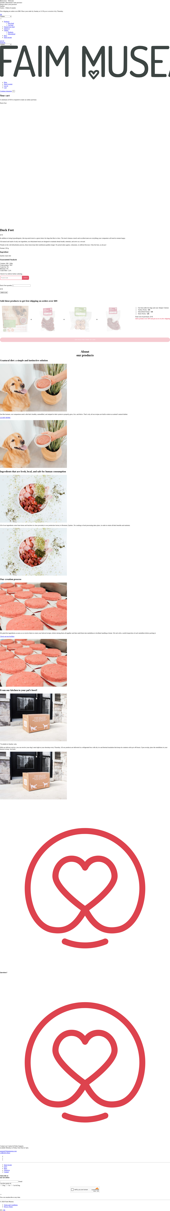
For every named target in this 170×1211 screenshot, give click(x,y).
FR (4, 1210)
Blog (5, 1168)
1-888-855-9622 (5, 1153)
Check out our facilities (7, 636)
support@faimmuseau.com (8, 1151)
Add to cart (4, 292)
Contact (6, 1172)
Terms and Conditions (11, 1205)
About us (7, 1170)
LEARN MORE (5, 417)
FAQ (5, 1166)
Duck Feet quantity (6, 285)
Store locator (8, 1165)
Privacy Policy (8, 1207)
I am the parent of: (5, 1183)
